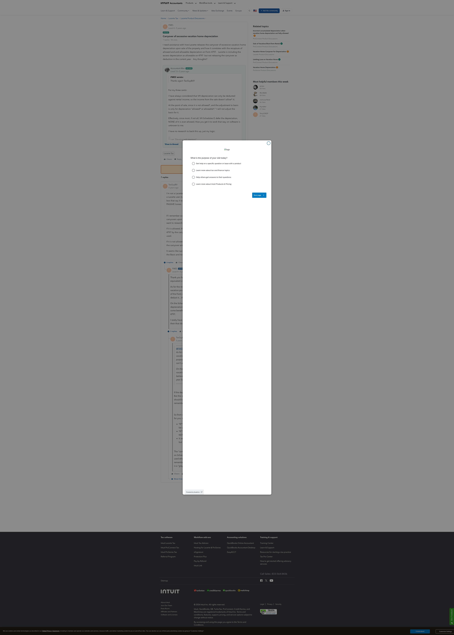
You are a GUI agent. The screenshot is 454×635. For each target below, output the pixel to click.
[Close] (268, 143)
